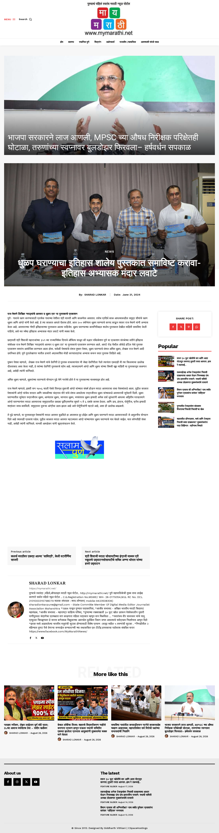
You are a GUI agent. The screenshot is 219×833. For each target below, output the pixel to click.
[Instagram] (17, 782)
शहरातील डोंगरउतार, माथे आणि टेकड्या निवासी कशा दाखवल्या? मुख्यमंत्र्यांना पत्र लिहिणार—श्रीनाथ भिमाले (193, 422)
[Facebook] (30, 637)
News (109, 251)
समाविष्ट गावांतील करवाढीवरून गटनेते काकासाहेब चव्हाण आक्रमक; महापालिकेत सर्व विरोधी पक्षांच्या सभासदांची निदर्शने (135, 728)
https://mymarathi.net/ (42, 588)
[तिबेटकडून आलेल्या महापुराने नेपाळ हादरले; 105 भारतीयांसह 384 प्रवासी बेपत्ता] (109, 105)
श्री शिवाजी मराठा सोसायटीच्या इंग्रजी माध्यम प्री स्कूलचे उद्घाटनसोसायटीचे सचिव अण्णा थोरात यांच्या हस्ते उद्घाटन (113, 559)
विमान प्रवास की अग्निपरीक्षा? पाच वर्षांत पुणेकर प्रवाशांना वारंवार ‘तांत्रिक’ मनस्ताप (194, 393)
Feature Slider (108, 786)
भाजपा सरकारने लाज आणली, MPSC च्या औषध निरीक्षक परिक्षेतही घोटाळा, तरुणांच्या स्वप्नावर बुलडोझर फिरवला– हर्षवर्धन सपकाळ (189, 728)
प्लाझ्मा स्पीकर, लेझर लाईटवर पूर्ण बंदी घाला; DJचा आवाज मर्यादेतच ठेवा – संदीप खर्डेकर (26, 726)
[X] (36, 637)
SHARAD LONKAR (95, 294)
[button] (26, 19)
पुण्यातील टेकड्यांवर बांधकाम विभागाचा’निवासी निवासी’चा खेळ (190, 407)
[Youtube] (42, 637)
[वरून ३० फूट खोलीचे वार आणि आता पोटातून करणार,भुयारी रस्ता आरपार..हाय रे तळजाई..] (166, 361)
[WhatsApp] (196, 326)
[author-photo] (6, 733)
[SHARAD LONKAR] (16, 609)
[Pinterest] (188, 326)
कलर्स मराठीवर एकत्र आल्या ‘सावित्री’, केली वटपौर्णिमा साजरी (41, 558)
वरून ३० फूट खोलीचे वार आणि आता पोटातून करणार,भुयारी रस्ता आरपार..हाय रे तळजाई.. (194, 361)
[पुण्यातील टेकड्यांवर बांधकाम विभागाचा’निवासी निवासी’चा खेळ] (166, 407)
